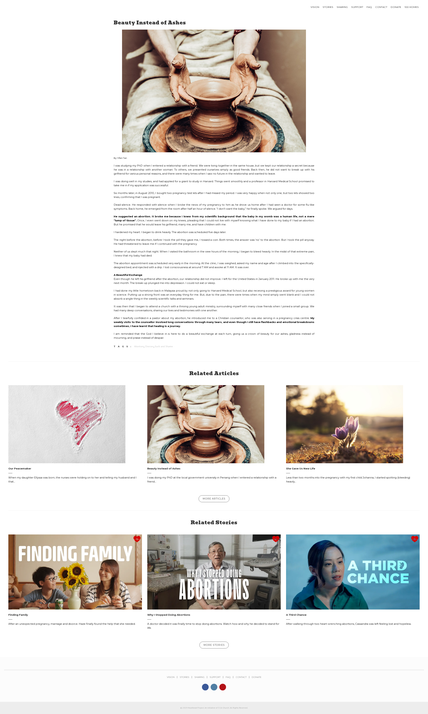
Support (215, 677)
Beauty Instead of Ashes (163, 468)
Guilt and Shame (164, 346)
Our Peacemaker (19, 468)
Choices (149, 346)
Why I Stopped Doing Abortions (168, 614)
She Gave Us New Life (300, 468)
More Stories (214, 644)
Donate (256, 677)
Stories (184, 677)
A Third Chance (296, 614)
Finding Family (18, 614)
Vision (171, 677)
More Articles (214, 498)
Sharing (199, 677)
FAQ (228, 677)
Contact (241, 677)
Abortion (139, 346)
